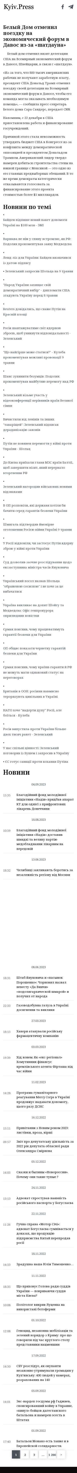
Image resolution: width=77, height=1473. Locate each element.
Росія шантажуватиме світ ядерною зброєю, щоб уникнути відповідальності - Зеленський (37, 333)
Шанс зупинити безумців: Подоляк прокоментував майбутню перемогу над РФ (38, 379)
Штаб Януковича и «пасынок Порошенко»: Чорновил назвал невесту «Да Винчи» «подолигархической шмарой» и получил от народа (42, 986)
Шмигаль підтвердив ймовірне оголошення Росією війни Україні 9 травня (37, 527)
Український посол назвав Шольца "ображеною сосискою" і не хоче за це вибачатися (33, 586)
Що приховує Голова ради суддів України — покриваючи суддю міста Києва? (43, 1290)
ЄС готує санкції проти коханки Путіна (36, 761)
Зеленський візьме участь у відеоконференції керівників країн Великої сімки (38, 400)
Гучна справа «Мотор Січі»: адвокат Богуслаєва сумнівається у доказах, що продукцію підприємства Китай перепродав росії (45, 1233)
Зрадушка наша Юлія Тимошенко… (45, 1264)
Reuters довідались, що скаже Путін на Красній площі (34, 311)
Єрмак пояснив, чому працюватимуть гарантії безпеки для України (33, 632)
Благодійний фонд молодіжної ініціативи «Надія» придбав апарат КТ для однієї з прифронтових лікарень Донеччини (45, 802)
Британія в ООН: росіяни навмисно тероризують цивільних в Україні (31, 694)
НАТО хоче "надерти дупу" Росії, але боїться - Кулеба (32, 713)
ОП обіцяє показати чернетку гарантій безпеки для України (34, 651)
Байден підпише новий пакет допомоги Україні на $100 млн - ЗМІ (35, 222)
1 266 (52, 1455)
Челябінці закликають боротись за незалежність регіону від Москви (44, 872)
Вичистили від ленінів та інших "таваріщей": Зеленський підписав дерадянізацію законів (31, 424)
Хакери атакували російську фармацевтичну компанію (39, 1033)
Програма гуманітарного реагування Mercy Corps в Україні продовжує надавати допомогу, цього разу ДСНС (43, 1099)
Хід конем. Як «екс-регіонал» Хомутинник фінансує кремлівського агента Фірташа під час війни (44, 1064)
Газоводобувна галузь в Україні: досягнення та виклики (42, 1007)
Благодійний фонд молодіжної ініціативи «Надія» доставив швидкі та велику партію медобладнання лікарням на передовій (41, 839)
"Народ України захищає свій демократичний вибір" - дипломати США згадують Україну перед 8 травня (36, 290)
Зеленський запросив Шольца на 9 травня (39, 271)
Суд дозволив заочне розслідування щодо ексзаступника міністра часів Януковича (37, 564)
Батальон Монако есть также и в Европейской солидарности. (42, 1443)
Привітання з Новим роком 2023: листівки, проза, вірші (42, 1130)
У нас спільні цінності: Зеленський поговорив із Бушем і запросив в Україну (36, 750)
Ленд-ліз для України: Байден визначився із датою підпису (37, 260)
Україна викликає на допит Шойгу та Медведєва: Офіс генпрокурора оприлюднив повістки (33, 610)
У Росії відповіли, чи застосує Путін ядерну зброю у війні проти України (38, 545)
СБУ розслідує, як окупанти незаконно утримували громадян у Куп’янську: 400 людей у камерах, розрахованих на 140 (45, 1373)
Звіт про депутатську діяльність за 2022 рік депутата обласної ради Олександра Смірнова (45, 1146)
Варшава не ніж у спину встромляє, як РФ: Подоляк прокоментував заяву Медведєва (37, 241)
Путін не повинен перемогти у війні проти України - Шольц (37, 446)
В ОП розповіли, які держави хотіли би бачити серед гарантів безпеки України (35, 508)
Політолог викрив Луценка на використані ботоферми (40, 1306)
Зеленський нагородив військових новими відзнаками (37, 489)
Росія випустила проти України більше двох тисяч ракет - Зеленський (34, 731)
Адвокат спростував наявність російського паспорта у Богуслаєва (44, 1200)
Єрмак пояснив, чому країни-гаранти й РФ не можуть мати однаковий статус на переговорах (37, 672)
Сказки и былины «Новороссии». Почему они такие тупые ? (42, 1174)
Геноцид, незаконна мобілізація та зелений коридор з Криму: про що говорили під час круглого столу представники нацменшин (44, 1337)
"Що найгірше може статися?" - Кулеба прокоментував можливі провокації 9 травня (34, 357)
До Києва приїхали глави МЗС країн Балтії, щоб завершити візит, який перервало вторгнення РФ (38, 467)
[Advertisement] (38, 920)
